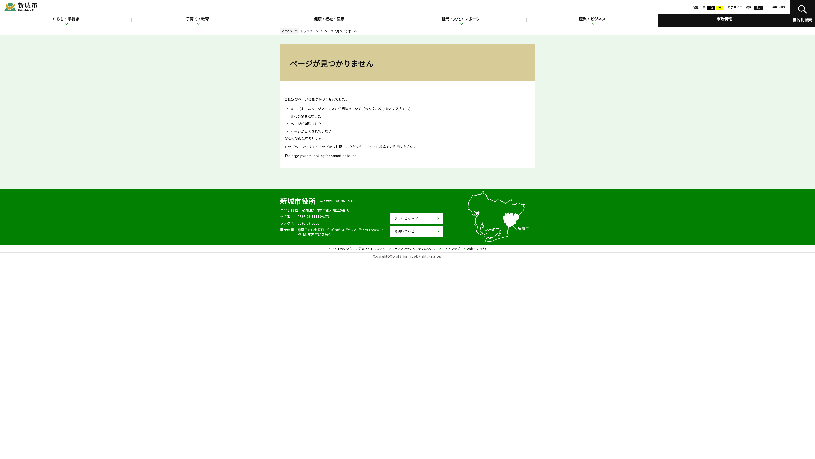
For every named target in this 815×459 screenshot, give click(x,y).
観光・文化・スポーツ (461, 18)
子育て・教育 (197, 18)
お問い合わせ (404, 231)
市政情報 (724, 18)
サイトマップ (451, 248)
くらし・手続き (65, 18)
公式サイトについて (371, 248)
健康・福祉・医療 (329, 18)
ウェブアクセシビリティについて (414, 248)
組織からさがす (476, 248)
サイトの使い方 (341, 248)
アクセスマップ (406, 218)
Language (778, 6)
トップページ (309, 31)
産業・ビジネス (592, 18)
